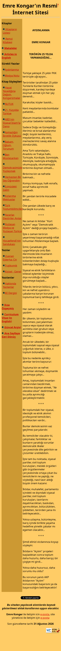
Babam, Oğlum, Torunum (8, 145)
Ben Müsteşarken (10, 156)
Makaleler (10, 48)
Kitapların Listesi (10, 31)
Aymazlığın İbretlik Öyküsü (12, 134)
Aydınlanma (12, 69)
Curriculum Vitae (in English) (10, 318)
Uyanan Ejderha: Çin (10, 257)
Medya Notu (12, 75)
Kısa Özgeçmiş (8, 306)
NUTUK (9, 104)
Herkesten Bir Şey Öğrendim (12, 178)
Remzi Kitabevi (8, 40)
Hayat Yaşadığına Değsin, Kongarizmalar (11, 93)
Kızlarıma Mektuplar (9, 197)
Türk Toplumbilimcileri (13, 207)
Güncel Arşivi (12, 327)
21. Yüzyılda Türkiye (11, 111)
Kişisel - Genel (13, 271)
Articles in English (9, 55)
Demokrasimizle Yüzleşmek (12, 169)
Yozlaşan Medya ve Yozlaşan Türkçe (12, 228)
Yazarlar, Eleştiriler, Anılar (12, 216)
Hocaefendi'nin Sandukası (12, 242)
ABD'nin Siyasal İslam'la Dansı (11, 123)
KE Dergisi (11, 293)
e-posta (44, 614)
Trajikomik (11, 265)
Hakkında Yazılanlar (9, 285)
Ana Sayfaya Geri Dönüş (11, 335)
